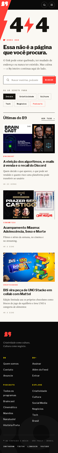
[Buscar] (44, 5)
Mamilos (8, 413)
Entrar (36, 375)
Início (9, 96)
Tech (8, 103)
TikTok (21, 446)
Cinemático (10, 407)
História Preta (11, 425)
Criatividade (26, 96)
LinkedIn (32, 446)
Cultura (44, 96)
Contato (8, 369)
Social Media (39, 403)
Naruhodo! (9, 419)
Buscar (49, 79)
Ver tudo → (48, 118)
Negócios (22, 103)
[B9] (6, 3)
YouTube (44, 446)
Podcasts (38, 103)
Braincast (9, 401)
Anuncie (8, 375)
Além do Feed (40, 369)
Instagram (8, 446)
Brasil (35, 420)
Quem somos (11, 363)
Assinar (36, 363)
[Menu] (52, 5)
